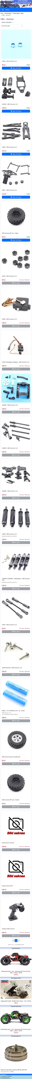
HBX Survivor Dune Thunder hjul (11, 757)
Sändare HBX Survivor (8, 928)
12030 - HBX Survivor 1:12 (9, 319)
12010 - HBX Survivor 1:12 (9, 276)
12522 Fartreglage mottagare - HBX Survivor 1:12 (15, 362)
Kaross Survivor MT (7, 886)
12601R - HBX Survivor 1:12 (10, 104)
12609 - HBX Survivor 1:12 (9, 534)
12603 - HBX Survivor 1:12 (9, 147)
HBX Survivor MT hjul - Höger (10, 233)
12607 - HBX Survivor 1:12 (9, 190)
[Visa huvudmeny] (3, 9)
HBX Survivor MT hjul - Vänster (10, 799)
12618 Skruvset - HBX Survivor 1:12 (12, 667)
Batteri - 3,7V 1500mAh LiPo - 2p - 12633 (13, 710)
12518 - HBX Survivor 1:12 (9, 61)
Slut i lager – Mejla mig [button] (24, 279)
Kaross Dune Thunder (8, 842)
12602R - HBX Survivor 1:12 (10, 405)
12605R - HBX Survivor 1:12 (10, 491)
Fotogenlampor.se (16, 1036)
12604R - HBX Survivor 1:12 (10, 448)
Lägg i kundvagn (16, 68)
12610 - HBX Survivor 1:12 (9, 624)
